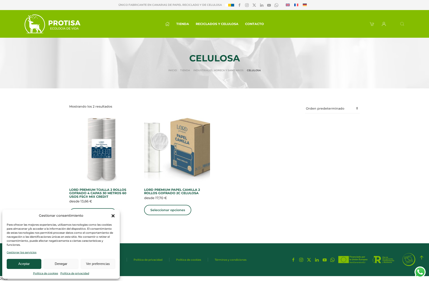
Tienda (182, 24)
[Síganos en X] (254, 5)
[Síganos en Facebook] (240, 5)
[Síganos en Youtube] (269, 5)
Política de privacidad (74, 273)
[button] (113, 215)
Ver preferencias (98, 264)
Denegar (61, 264)
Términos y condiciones (230, 259)
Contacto (254, 24)
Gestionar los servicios (21, 252)
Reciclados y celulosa (217, 24)
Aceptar (24, 264)
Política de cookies (45, 273)
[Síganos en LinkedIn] (262, 5)
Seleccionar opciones (167, 210)
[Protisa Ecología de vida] (52, 24)
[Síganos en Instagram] (247, 5)
